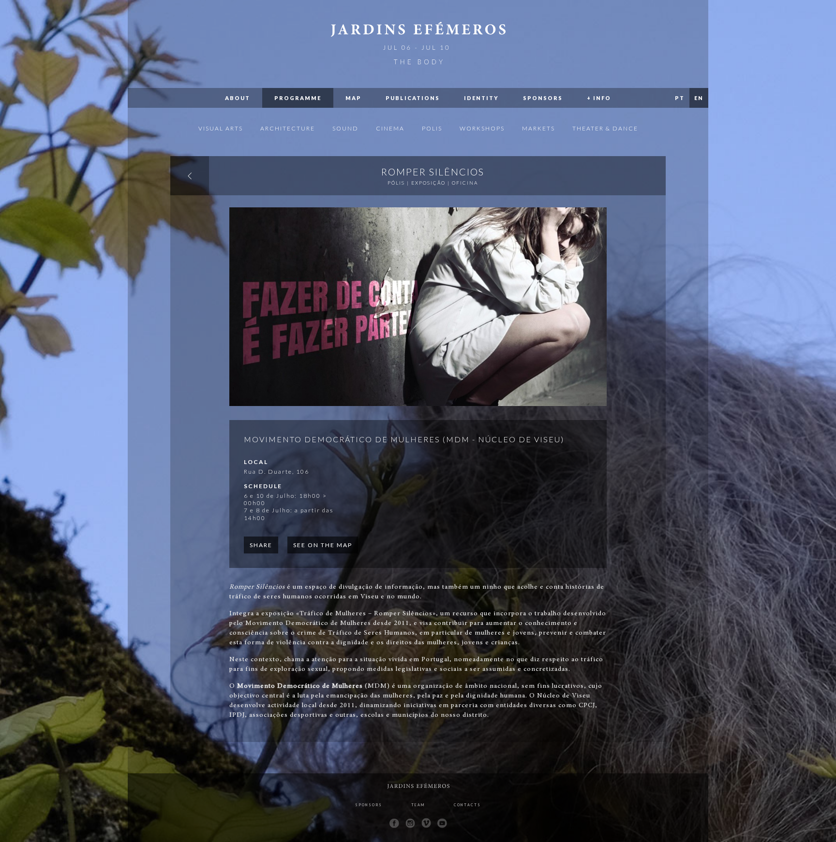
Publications (413, 98)
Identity (481, 98)
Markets (538, 128)
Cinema (390, 128)
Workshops (482, 128)
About (237, 98)
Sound (345, 128)
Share (261, 545)
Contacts (467, 805)
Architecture (287, 128)
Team (418, 805)
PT (680, 98)
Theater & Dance (605, 128)
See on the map (322, 545)
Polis (432, 128)
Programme (297, 98)
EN (698, 98)
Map (353, 98)
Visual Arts (220, 128)
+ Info (599, 98)
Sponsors (543, 98)
